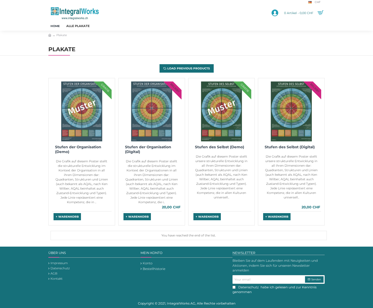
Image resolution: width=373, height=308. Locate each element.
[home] (49, 35)
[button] (67, 216)
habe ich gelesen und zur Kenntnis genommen (274, 289)
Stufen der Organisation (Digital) (148, 149)
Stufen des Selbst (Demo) (219, 147)
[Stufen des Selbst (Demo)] (221, 111)
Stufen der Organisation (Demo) (78, 149)
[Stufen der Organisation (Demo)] (82, 111)
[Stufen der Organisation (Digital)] (152, 111)
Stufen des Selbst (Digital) (290, 147)
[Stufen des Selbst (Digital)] (291, 111)
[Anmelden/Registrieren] (274, 13)
